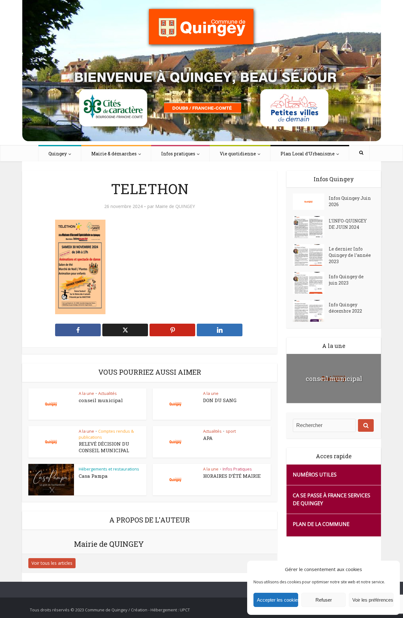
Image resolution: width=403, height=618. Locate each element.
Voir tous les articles (51, 563)
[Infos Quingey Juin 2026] (311, 201)
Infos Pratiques (237, 469)
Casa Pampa (93, 476)
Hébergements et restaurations (109, 469)
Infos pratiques (178, 154)
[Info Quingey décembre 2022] (311, 311)
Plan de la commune (321, 524)
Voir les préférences (372, 600)
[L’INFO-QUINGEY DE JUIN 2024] (311, 227)
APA (208, 438)
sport (231, 431)
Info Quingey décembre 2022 (345, 308)
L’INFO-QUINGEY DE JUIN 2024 (348, 224)
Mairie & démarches (114, 154)
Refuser (323, 600)
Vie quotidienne (238, 154)
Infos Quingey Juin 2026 (350, 201)
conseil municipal (101, 400)
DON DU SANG (219, 400)
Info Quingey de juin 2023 (346, 280)
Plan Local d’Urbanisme (308, 154)
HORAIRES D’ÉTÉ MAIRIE (232, 476)
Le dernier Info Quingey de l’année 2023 (350, 255)
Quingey (57, 154)
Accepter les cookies (277, 600)
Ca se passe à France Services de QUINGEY (331, 499)
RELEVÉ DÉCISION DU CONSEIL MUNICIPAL (104, 447)
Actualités (107, 393)
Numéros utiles (315, 474)
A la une (86, 393)
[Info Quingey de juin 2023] (311, 283)
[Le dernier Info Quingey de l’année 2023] (311, 255)
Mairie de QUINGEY (175, 206)
